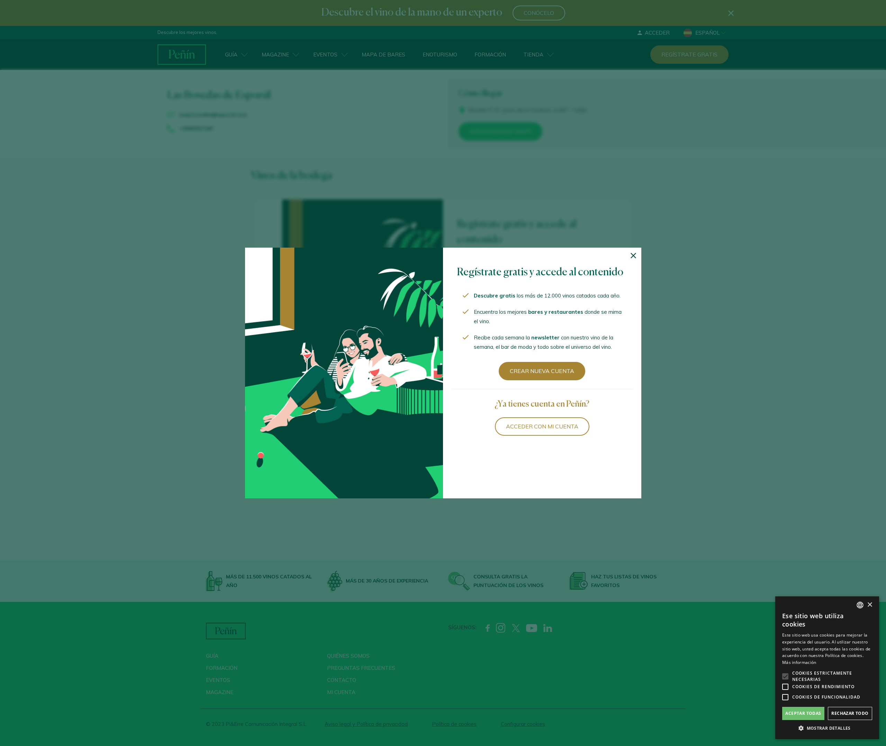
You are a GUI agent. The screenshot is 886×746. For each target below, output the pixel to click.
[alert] (827, 667)
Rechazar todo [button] (849, 713)
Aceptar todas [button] (803, 713)
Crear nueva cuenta (542, 370)
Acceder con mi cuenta (542, 426)
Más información (799, 662)
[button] (827, 728)
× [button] (869, 604)
